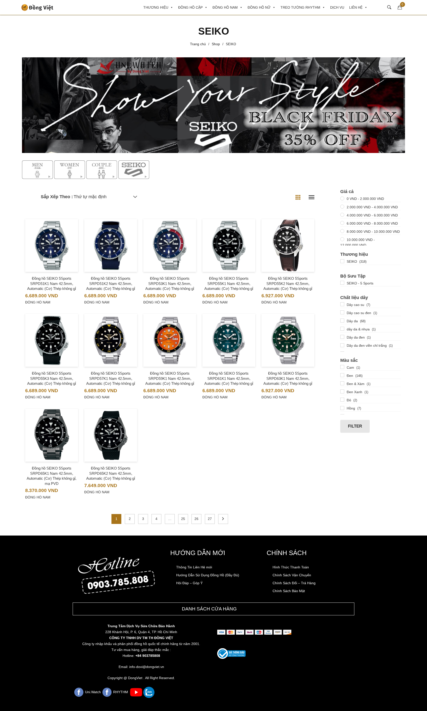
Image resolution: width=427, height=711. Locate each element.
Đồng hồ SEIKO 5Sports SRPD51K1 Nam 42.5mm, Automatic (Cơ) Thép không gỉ (51, 283)
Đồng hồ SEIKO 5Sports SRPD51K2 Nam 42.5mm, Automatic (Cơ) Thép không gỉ (110, 283)
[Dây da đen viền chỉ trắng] (342, 345)
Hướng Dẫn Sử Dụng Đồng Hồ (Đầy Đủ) (207, 575)
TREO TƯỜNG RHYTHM (300, 7)
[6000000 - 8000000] (342, 223)
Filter (355, 426)
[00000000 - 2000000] (342, 198)
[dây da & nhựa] (342, 329)
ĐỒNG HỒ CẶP (190, 7)
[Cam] (342, 367)
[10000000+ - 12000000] (342, 239)
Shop (216, 44)
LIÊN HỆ (356, 7)
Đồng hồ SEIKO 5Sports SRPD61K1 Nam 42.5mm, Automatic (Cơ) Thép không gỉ (228, 378)
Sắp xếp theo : (57, 196)
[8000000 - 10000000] (342, 231)
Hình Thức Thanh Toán (291, 567)
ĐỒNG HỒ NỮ (259, 7)
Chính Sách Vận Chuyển (292, 575)
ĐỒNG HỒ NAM (225, 7)
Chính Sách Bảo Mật (289, 591)
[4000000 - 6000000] (342, 215)
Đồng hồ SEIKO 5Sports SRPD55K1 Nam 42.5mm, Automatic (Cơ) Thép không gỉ (228, 283)
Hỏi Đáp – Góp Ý (189, 583)
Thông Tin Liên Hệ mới (194, 567)
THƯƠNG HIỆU (155, 7)
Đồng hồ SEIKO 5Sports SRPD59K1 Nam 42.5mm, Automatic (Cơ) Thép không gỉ (169, 378)
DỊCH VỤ (337, 7)
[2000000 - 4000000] (342, 207)
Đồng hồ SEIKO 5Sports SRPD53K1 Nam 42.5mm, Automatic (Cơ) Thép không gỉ (169, 283)
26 (196, 519)
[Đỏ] (342, 400)
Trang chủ (198, 44)
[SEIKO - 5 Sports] (342, 283)
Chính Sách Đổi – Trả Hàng (294, 583)
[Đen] (342, 375)
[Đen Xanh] (342, 391)
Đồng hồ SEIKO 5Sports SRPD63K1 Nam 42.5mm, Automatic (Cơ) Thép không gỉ (287, 378)
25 (183, 519)
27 (210, 519)
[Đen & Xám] (342, 383)
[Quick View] (51, 255)
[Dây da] (342, 321)
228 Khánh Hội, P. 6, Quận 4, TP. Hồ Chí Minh (141, 632)
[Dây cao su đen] (342, 312)
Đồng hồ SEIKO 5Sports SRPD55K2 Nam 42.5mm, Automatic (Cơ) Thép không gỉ (287, 283)
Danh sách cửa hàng (209, 608)
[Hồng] (342, 408)
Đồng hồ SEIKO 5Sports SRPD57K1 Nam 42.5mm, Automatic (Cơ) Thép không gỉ (110, 378)
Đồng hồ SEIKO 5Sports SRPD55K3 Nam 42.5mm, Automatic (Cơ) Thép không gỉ (51, 378)
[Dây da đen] (342, 337)
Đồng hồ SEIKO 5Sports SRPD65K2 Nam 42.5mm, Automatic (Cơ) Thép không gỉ (110, 473)
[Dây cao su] (342, 304)
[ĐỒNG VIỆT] (37, 7)
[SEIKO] (342, 261)
